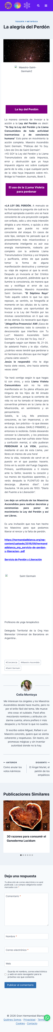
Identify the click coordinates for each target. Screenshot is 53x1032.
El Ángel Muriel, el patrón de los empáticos (39, 768)
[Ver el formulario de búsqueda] (39, 6)
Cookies (20, 1023)
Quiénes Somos (12, 1019)
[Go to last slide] (8, 826)
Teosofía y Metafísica (26, 21)
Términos (43, 1019)
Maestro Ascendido (30, 662)
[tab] (21, 855)
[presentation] (26, 815)
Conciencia (11, 662)
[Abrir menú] (46, 6)
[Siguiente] (45, 826)
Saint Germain (13, 668)
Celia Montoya (26, 694)
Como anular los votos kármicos (12, 767)
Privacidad (29, 1019)
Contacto (32, 1023)
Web (8, 963)
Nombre (11, 936)
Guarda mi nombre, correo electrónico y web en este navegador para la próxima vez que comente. (27, 974)
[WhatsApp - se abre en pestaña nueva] (47, 1018)
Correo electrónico (17, 950)
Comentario (13, 896)
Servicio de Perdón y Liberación (23, 559)
